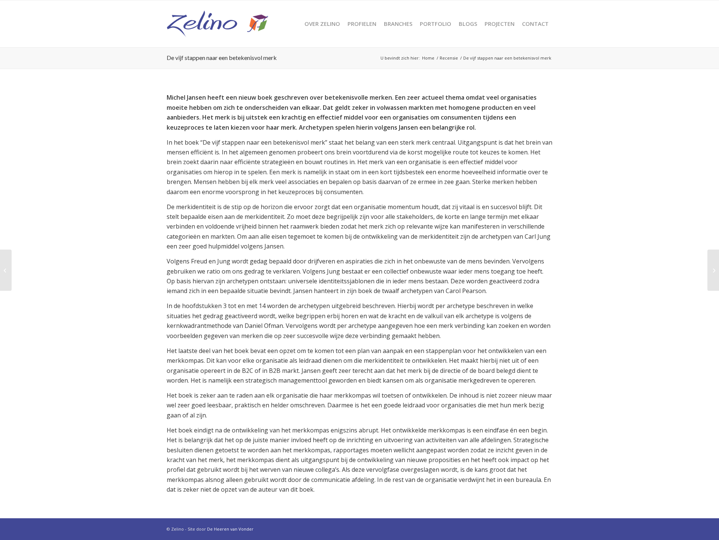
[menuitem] (322, 23)
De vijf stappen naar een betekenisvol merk (222, 57)
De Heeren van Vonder (230, 529)
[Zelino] (218, 23)
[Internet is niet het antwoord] (6, 270)
